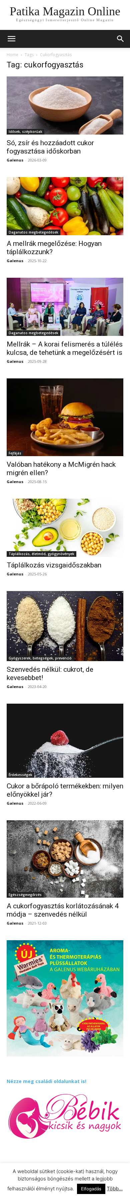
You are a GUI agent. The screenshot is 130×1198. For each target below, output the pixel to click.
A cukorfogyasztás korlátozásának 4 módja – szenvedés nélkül (63, 910)
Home (12, 54)
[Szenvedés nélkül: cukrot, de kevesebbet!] (65, 626)
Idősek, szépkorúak (25, 131)
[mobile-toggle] (11, 39)
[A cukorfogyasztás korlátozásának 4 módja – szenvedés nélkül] (65, 859)
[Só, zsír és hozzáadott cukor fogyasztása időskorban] (65, 105)
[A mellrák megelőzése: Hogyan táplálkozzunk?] (65, 206)
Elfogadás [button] (91, 1188)
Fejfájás (15, 453)
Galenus (15, 159)
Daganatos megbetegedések (33, 232)
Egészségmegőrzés (25, 894)
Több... (115, 1188)
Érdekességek (20, 774)
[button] (120, 39)
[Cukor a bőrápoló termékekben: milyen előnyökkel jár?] (65, 741)
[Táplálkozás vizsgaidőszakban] (65, 528)
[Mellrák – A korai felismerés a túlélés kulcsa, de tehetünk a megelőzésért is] (65, 307)
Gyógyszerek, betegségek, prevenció (40, 658)
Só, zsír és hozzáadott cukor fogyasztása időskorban (50, 147)
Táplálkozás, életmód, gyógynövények (41, 553)
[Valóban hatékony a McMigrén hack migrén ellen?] (65, 417)
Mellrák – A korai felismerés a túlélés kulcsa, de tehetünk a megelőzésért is (65, 348)
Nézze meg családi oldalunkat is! (46, 1081)
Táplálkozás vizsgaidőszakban (54, 565)
